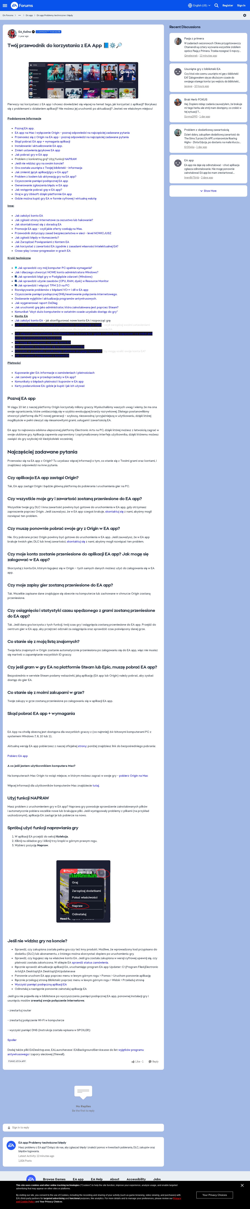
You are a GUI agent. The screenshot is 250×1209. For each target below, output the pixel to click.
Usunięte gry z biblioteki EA (202, 69)
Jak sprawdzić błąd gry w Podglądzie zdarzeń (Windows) (55, 277)
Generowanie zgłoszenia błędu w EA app (41, 185)
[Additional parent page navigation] (19, 15)
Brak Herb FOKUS (195, 99)
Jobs (157, 1179)
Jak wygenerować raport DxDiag (36, 303)
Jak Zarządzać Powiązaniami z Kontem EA (42, 242)
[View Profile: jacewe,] (178, 71)
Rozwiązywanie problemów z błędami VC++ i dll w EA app (51, 290)
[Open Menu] (244, 15)
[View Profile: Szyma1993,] (178, 102)
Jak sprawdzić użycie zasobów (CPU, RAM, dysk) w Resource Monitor (63, 281)
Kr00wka (189, 147)
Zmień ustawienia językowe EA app (37, 150)
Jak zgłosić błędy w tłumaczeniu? (37, 237)
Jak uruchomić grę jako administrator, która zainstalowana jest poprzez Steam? (66, 307)
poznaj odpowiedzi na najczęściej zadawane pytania (95, 133)
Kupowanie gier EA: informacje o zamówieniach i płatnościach (55, 373)
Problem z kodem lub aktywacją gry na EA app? (45, 176)
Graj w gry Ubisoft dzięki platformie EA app (43, 194)
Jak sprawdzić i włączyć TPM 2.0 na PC (43, 285)
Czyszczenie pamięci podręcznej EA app (41, 181)
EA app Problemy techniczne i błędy (55, 15)
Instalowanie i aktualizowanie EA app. (39, 146)
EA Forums (8, 15)
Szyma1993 (190, 116)
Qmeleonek (191, 55)
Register (228, 5)
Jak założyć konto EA (29, 216)
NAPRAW (71, 159)
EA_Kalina (24, 31)
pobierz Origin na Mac (133, 776)
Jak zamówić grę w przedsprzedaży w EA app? (45, 377)
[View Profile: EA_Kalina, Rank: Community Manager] (12, 33)
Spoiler (12, 1040)
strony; (82, 746)
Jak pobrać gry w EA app (31, 155)
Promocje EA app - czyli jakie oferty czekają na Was (48, 229)
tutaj (96, 785)
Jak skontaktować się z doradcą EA (38, 224)
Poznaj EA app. (24, 128)
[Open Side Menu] (5, 5)
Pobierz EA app (18, 756)
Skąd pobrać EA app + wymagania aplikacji (42, 141)
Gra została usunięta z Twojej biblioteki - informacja (48, 168)
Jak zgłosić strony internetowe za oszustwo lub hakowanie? (54, 220)
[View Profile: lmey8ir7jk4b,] (178, 163)
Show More (210, 191)
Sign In (241, 5)
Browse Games (54, 1179)
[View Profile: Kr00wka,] (178, 132)
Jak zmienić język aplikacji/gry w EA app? (41, 172)
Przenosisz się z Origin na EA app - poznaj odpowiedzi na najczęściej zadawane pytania (72, 137)
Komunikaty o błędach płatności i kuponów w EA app (49, 381)
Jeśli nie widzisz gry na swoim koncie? (39, 163)
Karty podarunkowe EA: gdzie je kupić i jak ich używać (50, 386)
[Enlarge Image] (83, 80)
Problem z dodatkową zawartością (206, 130)
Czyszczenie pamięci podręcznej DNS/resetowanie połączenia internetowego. (66, 294)
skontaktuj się (114, 511)
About (114, 1179)
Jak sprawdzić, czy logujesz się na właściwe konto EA (49, 347)
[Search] (216, 5)
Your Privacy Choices (214, 1194)
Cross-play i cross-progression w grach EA (43, 251)
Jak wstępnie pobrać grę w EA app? (38, 190)
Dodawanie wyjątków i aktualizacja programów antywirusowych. (56, 298)
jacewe (188, 86)
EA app (29, 15)
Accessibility (136, 1179)
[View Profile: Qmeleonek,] (178, 41)
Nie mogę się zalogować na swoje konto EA (43, 342)
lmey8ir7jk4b (191, 177)
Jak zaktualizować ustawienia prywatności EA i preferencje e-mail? (58, 325)
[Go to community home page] (22, 5)
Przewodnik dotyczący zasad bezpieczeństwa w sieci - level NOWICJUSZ (63, 233)
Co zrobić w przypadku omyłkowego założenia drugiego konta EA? (58, 351)
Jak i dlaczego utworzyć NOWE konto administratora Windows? (56, 272)
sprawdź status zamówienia (90, 962)
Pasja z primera (194, 38)
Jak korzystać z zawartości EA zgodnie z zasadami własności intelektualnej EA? (66, 246)
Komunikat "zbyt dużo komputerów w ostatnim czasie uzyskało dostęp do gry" (66, 312)
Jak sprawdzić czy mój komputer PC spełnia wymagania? (55, 268)
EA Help (97, 1179)
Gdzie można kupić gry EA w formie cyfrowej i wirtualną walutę (55, 198)
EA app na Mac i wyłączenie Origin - (38, 133)
